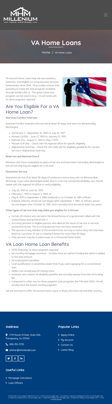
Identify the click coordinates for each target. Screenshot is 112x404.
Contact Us (67, 344)
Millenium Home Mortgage (19, 396)
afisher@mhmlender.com (22, 350)
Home (46, 52)
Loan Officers (15, 382)
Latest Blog (67, 349)
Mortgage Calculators (20, 377)
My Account (67, 339)
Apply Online (67, 334)
